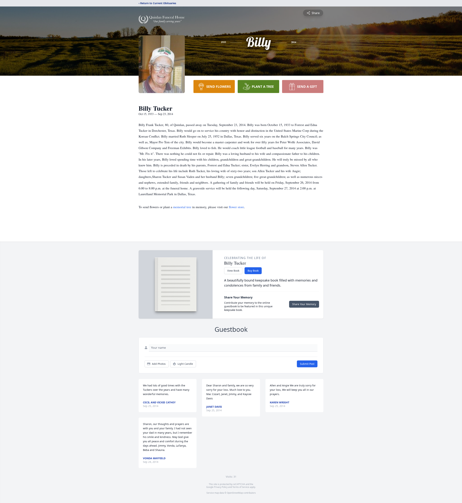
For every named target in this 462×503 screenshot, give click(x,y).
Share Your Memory (304, 304)
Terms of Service (240, 487)
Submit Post (307, 363)
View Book (233, 270)
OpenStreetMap (235, 492)
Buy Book (253, 270)
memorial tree (182, 207)
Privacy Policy (221, 487)
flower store (236, 207)
